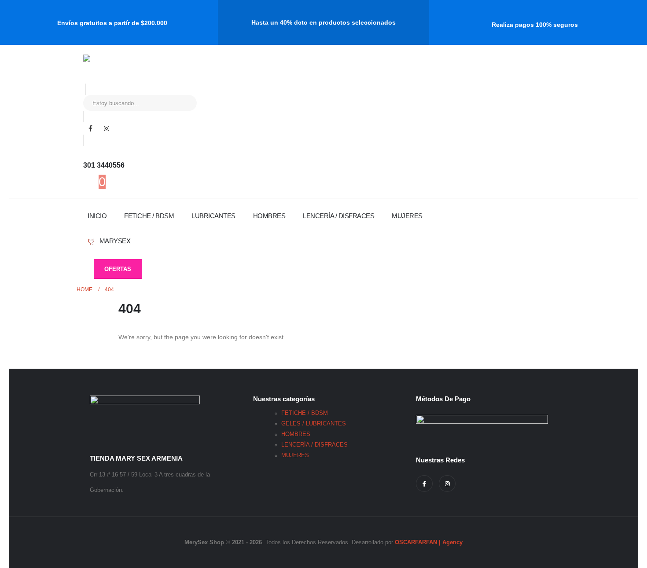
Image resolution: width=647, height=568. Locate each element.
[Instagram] (106, 128)
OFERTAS (117, 269)
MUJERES (407, 216)
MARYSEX (114, 241)
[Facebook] (90, 128)
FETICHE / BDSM (149, 216)
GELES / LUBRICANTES (313, 424)
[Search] (184, 102)
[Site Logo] (119, 69)
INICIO (97, 216)
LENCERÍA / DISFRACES (338, 216)
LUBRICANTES (213, 216)
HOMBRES (269, 216)
